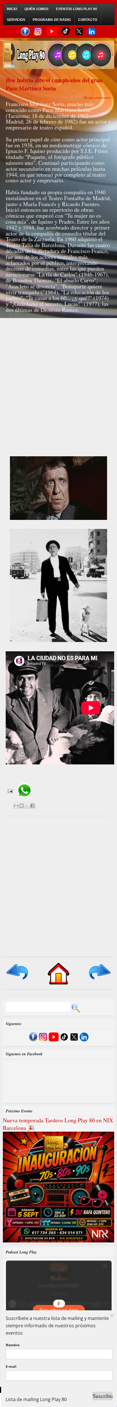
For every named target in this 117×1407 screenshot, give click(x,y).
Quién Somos (36, 9)
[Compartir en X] (27, 806)
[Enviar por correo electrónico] (16, 806)
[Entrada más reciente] (18, 979)
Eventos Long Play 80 (76, 9)
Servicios (16, 20)
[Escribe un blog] (21, 806)
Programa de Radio (52, 20)
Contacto (87, 20)
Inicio (12, 9)
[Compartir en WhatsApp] (24, 799)
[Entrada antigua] (99, 979)
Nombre (13, 1345)
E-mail (11, 1366)
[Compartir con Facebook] (32, 806)
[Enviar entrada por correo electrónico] (10, 790)
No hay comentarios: (97, 97)
